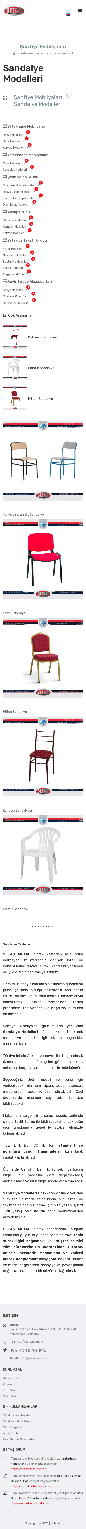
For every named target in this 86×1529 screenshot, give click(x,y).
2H (59, 1523)
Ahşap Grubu (18, 212)
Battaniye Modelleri (18, 261)
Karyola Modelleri (16, 147)
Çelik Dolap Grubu (22, 177)
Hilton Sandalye (40, 399)
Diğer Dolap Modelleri (19, 204)
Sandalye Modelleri (18, 169)
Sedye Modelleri (16, 290)
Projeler (8, 1384)
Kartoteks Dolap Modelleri (22, 198)
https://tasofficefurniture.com (31, 1486)
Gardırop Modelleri (17, 220)
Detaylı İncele (15, 919)
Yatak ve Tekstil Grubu (27, 240)
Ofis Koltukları (19, 1481)
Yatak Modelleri (15, 249)
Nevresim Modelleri (18, 255)
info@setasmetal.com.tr (36, 1358)
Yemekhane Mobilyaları (27, 155)
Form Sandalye (14, 613)
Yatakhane (70, 1458)
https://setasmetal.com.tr (28, 1469)
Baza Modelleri (15, 141)
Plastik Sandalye (41, 368)
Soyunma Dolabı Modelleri (22, 185)
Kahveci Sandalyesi (43, 337)
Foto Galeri (10, 1390)
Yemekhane (18, 1464)
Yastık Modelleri (16, 268)
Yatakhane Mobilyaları (26, 126)
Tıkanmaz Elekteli (28, 1493)
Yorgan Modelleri (16, 274)
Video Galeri (10, 1396)
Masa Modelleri (15, 163)
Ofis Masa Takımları (69, 1476)
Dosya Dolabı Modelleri (20, 192)
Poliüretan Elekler (38, 1498)
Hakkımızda (10, 1378)
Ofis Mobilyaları (26, 1476)
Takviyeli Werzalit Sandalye (23, 514)
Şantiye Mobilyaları (29, 1458)
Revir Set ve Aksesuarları (29, 281)
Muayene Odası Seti (18, 296)
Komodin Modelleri (17, 226)
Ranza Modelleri (16, 135)
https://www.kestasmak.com (30, 1503)
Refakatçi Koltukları (19, 303)
